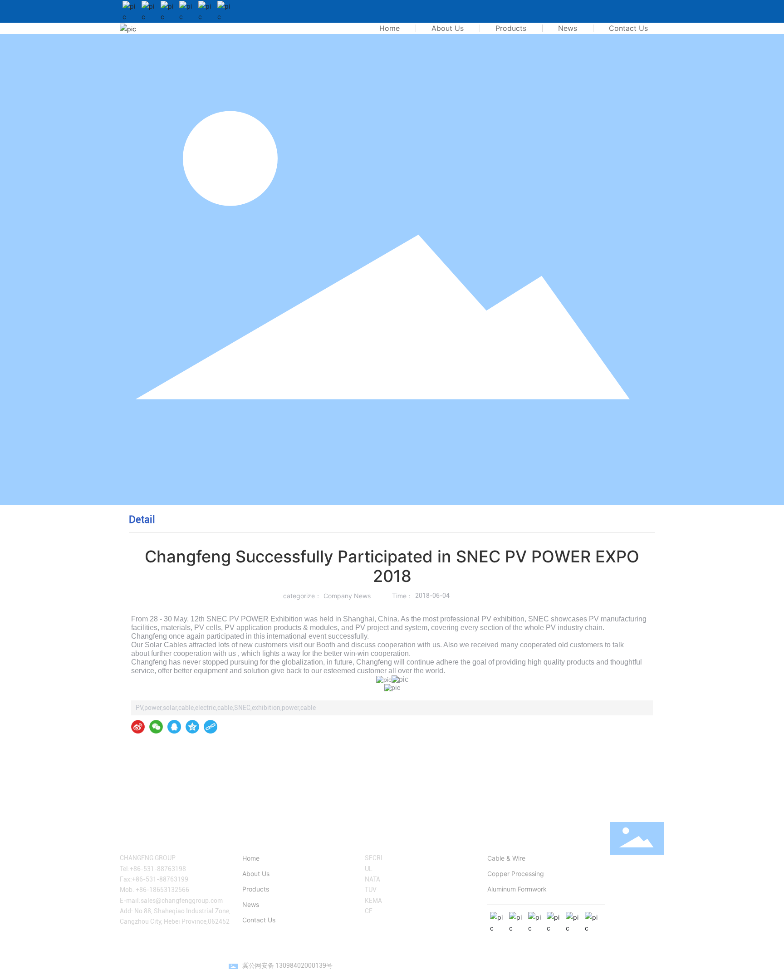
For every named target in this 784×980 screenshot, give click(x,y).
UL (368, 868)
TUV (371, 889)
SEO (658, 965)
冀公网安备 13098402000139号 (287, 965)
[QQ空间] (192, 727)
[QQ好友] (174, 727)
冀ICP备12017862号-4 (548, 965)
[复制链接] (210, 727)
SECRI (373, 858)
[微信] (156, 727)
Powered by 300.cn (621, 965)
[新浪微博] (138, 727)
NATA (372, 879)
